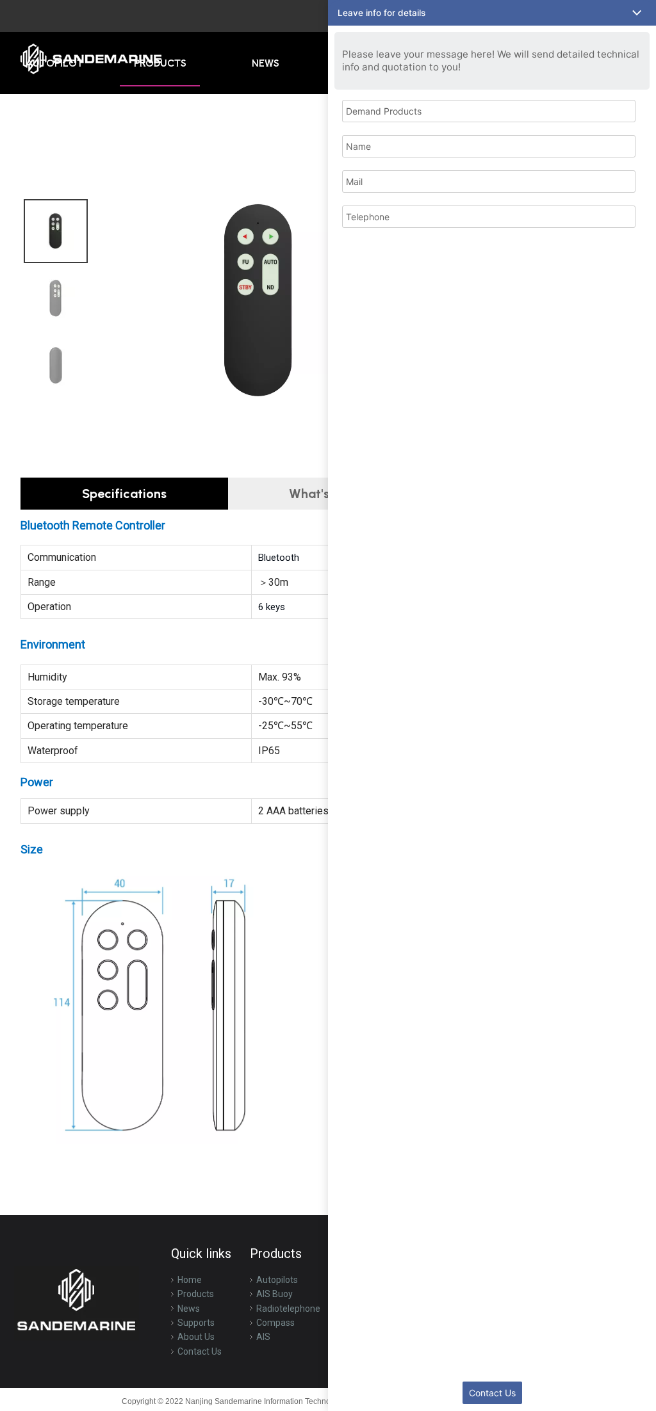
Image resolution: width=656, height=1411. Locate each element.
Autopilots (277, 1280)
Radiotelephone (288, 1308)
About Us (196, 1337)
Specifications (124, 493)
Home (189, 1280)
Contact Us (199, 1351)
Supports (196, 1323)
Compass (275, 1323)
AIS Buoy (274, 1294)
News (188, 1308)
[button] (492, 13)
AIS (263, 1337)
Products (195, 1294)
